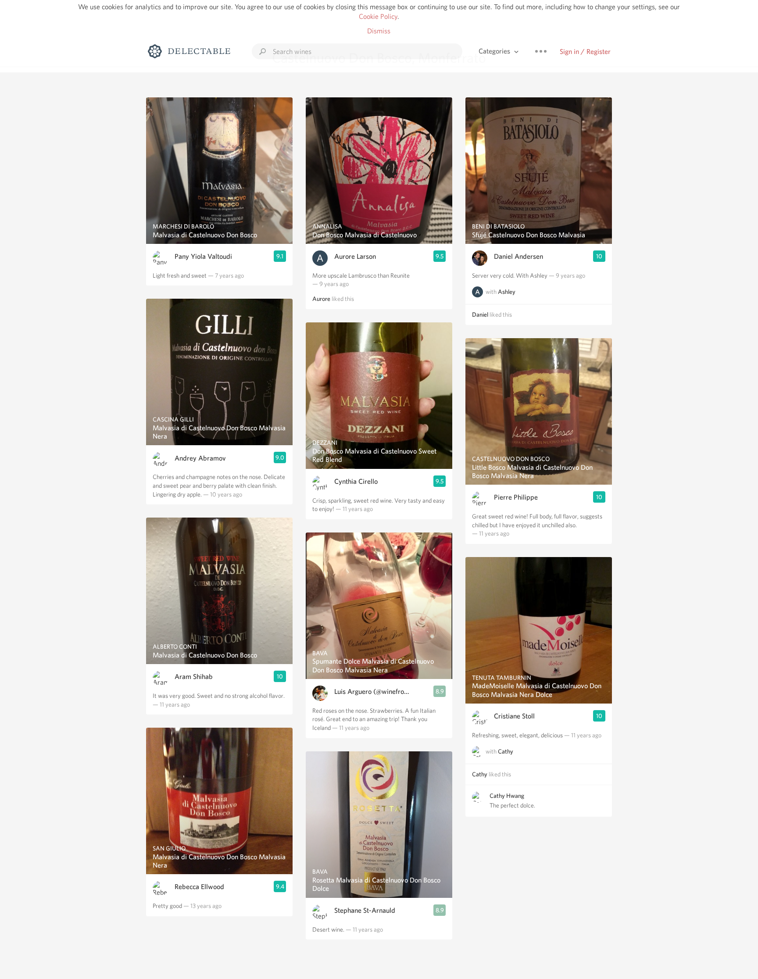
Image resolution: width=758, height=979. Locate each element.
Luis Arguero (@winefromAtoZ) (373, 691)
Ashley (506, 292)
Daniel (480, 314)
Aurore (321, 298)
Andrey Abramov (200, 458)
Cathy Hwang (507, 795)
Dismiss (378, 31)
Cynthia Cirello (356, 481)
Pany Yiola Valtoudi (203, 256)
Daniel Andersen (518, 256)
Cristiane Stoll (514, 716)
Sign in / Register (585, 51)
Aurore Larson (355, 256)
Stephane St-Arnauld (364, 910)
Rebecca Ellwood (199, 887)
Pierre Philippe (516, 497)
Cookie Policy (378, 16)
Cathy (505, 751)
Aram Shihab (194, 676)
